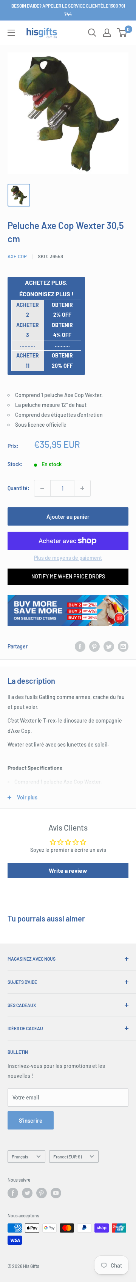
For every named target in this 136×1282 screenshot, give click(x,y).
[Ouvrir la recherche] (92, 33)
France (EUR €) (67, 1156)
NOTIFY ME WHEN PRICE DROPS (68, 576)
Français (20, 1156)
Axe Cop (17, 256)
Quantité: (18, 488)
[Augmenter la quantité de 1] (82, 488)
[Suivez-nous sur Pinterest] (41, 1193)
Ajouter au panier (68, 516)
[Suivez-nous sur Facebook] (13, 1193)
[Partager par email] (123, 646)
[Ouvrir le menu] (11, 33)
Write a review (68, 870)
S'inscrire (30, 1120)
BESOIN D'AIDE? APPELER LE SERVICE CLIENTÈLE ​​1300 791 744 (68, 10)
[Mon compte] (107, 33)
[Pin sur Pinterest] (94, 646)
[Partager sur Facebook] (80, 646)
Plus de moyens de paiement (68, 557)
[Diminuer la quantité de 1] (42, 488)
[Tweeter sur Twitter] (109, 646)
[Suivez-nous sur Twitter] (27, 1193)
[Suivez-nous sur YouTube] (56, 1193)
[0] (122, 32)
